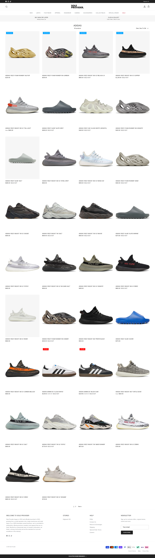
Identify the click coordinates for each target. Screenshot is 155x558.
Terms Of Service (132, 551)
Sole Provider (12, 546)
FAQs (91, 519)
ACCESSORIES (87, 13)
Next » (80, 506)
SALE (123, 13)
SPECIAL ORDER (114, 13)
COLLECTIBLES (100, 13)
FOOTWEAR (47, 13)
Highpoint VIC (146, 1)
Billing (139, 551)
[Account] (144, 7)
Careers (92, 532)
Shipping (92, 527)
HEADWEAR (67, 13)
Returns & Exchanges (96, 524)
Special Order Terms (95, 530)
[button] (77, 556)
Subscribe (127, 532)
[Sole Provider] (77, 6)
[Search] (6, 7)
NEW (31, 13)
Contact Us (93, 522)
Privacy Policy (146, 551)
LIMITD (38, 13)
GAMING (77, 13)
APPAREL (57, 13)
